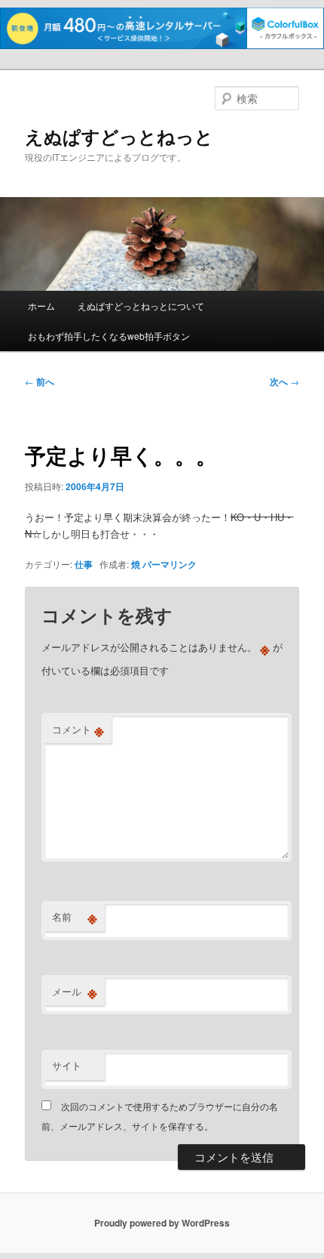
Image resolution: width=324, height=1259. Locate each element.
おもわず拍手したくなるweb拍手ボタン (109, 335)
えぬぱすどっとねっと (119, 136)
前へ (39, 381)
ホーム (41, 305)
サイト (66, 1065)
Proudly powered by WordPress (162, 1223)
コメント (78, 729)
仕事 (84, 564)
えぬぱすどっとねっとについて (141, 305)
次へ (284, 381)
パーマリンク (169, 564)
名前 (74, 917)
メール (74, 992)
